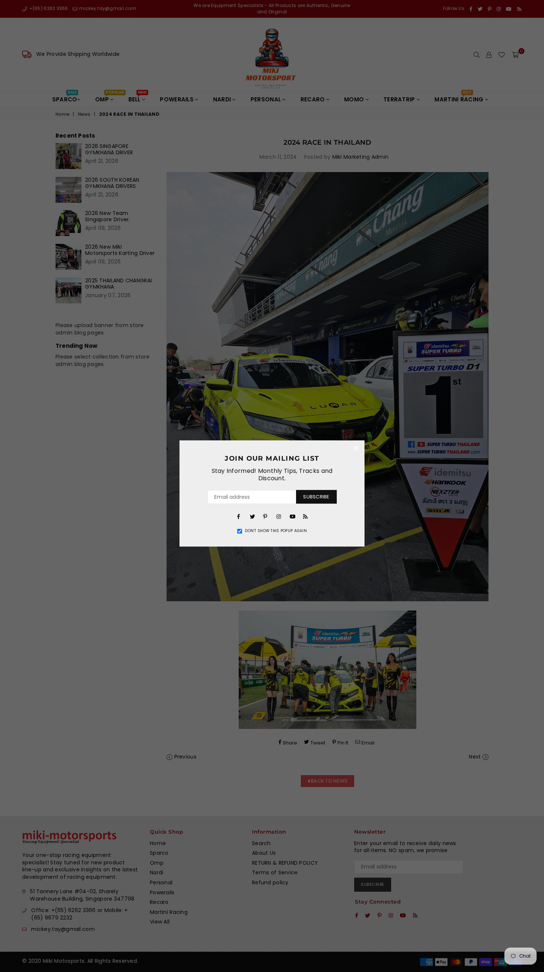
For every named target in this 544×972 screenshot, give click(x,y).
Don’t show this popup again (276, 531)
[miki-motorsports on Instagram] (278, 516)
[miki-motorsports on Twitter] (252, 516)
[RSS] (305, 516)
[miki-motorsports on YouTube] (292, 516)
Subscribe (316, 496)
